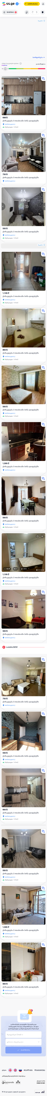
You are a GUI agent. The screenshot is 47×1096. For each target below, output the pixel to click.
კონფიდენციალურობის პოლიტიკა (13, 1076)
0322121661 (41, 1083)
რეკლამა (40, 20)
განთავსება (33, 4)
